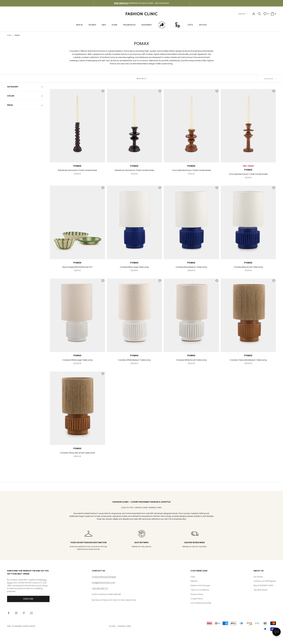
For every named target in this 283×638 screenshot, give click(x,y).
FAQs (193, 576)
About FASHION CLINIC (263, 585)
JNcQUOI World (260, 590)
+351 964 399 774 (100, 588)
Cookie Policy (197, 598)
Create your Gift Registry (265, 581)
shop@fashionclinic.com (103, 582)
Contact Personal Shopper (104, 576)
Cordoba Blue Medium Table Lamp (191, 267)
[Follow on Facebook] (8, 613)
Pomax (77, 165)
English (241, 14)
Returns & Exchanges (200, 585)
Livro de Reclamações (201, 603)
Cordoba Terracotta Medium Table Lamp (248, 360)
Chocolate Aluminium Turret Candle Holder (191, 170)
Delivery (194, 581)
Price (10, 105)
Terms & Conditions (200, 590)
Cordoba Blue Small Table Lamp (248, 267)
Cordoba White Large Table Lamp (77, 360)
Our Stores (258, 576)
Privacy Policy (197, 594)
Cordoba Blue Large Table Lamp (134, 267)
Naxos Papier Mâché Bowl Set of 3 (77, 267)
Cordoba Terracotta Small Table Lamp (77, 453)
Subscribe (28, 599)
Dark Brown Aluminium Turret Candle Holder (77, 170)
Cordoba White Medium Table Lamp (134, 360)
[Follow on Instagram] (16, 613)
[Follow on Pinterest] (23, 613)
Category (12, 86)
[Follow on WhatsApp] (31, 613)
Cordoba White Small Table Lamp (191, 360)
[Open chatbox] (276, 632)
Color (10, 95)
